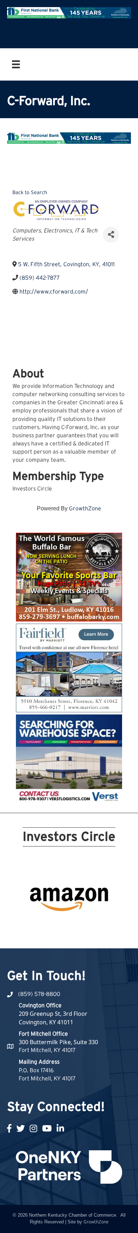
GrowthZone (85, 508)
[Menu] (16, 64)
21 (64, 935)
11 (30, 925)
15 (64, 925)
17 (81, 925)
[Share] (111, 235)
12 (39, 925)
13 (47, 925)
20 (107, 925)
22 (73, 935)
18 (90, 925)
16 (73, 925)
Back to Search (29, 192)
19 (98, 925)
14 (56, 925)
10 (107, 915)
